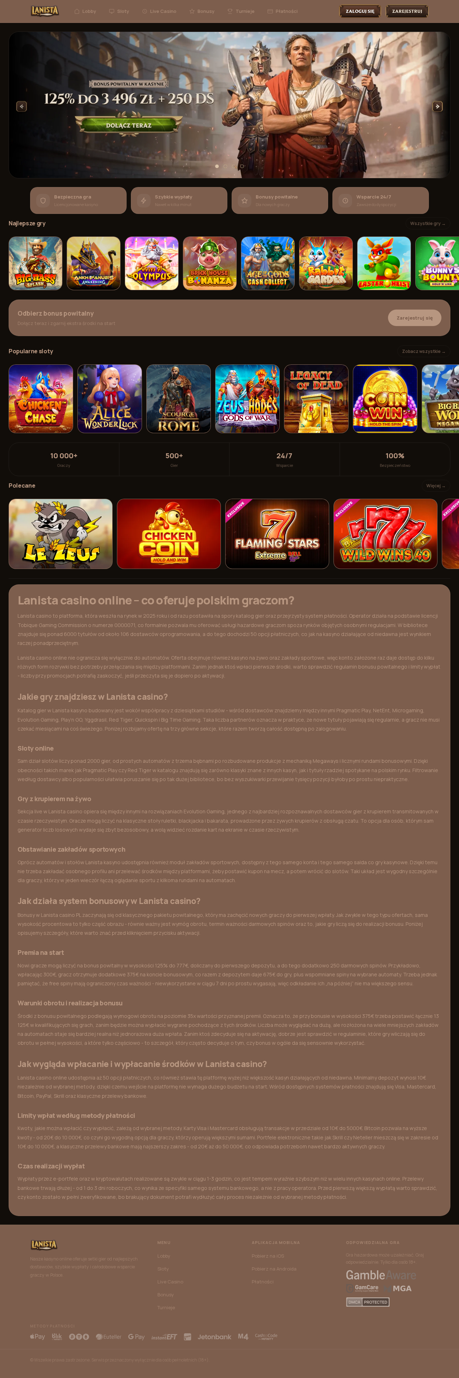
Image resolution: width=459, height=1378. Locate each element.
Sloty (123, 11)
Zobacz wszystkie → (424, 351)
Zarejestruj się (415, 318)
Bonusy (206, 11)
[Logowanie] (360, 11)
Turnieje (245, 11)
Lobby (89, 11)
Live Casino (163, 11)
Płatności (287, 11)
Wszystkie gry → (428, 223)
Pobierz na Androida (274, 1268)
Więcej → (436, 486)
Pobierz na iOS (268, 1256)
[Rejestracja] (407, 11)
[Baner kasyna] (229, 105)
